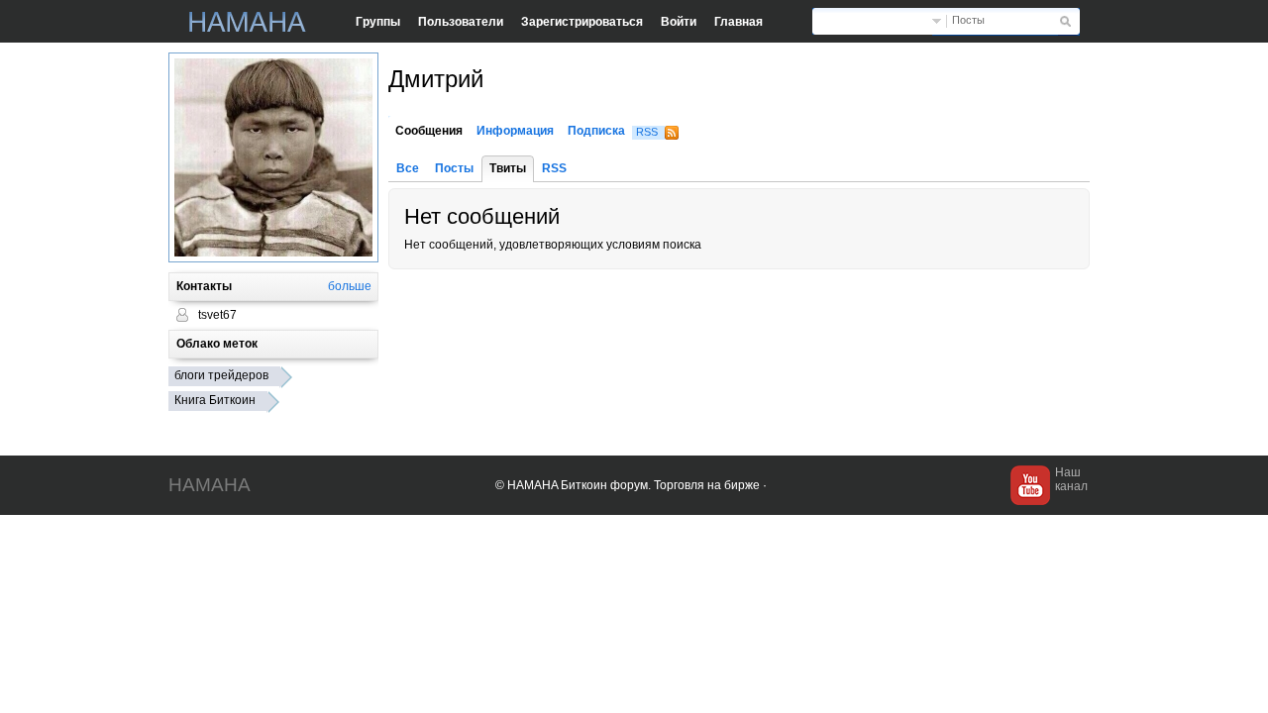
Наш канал (1071, 479)
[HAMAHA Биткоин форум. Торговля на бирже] (247, 22)
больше (349, 286)
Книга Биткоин (215, 400)
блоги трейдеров (221, 375)
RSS (647, 132)
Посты (968, 20)
